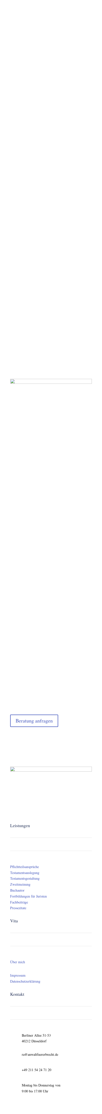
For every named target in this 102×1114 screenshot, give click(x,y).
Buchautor (17, 890)
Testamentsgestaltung (25, 878)
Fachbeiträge (19, 902)
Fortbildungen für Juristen (28, 896)
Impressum (18, 975)
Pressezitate (18, 907)
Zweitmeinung (20, 884)
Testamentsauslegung (24, 872)
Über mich (17, 962)
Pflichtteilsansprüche (24, 866)
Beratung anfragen (34, 720)
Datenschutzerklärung (25, 981)
